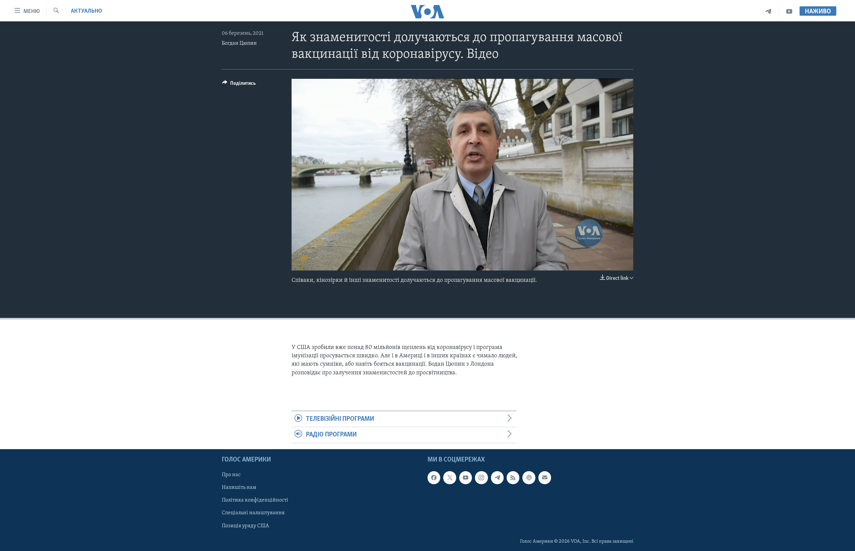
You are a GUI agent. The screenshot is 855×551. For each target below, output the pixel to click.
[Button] (239, 84)
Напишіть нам (239, 487)
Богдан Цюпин (239, 43)
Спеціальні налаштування (253, 513)
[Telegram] (768, 11)
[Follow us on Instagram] (481, 477)
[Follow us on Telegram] (497, 477)
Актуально (86, 11)
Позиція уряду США (245, 525)
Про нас (231, 475)
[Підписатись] (544, 477)
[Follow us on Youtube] (465, 477)
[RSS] (513, 477)
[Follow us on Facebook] (434, 477)
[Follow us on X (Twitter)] (449, 477)
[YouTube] (789, 11)
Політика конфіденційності (255, 500)
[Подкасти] (528, 477)
